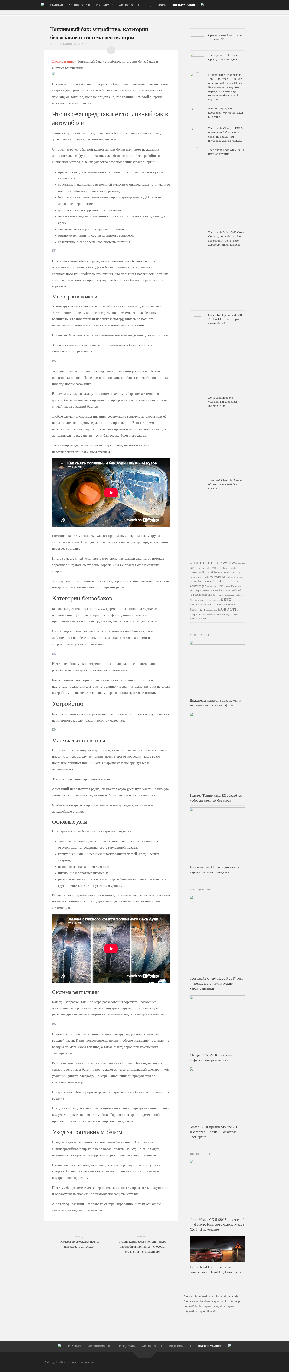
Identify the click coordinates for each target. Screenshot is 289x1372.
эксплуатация (230, 614)
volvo (210, 586)
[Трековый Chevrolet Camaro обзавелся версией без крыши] (197, 517)
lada (192, 576)
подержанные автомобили (202, 614)
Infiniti (226, 572)
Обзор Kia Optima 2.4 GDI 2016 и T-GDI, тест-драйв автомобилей (225, 319)
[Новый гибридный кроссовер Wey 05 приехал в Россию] (197, 114)
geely (219, 568)
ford (214, 567)
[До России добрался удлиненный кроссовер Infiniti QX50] (197, 434)
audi (192, 563)
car (192, 568)
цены (218, 614)
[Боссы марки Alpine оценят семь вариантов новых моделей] (217, 834)
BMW (233, 563)
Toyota (234, 581)
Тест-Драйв (104, 5)
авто (226, 599)
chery (197, 568)
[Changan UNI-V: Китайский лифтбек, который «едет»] (217, 1022)
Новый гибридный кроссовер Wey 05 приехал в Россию (225, 112)
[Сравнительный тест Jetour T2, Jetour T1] (197, 40)
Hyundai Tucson (212, 572)
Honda (232, 567)
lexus (198, 577)
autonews (217, 562)
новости (228, 609)
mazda (205, 577)
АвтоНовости (79, 5)
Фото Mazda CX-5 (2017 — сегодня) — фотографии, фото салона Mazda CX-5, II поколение (217, 1224)
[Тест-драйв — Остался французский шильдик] (197, 60)
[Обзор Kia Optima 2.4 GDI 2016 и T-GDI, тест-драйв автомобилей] (197, 352)
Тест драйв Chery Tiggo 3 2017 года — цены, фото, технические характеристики (216, 983)
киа (202, 609)
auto (201, 562)
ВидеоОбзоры (156, 5)
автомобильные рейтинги (204, 604)
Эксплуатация (183, 5)
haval (225, 568)
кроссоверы (211, 610)
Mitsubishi (228, 576)
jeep (239, 572)
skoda (219, 581)
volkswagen (198, 586)
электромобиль (198, 618)
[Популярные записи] (217, 27)
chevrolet (206, 567)
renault (211, 581)
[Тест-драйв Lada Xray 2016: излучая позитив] (197, 186)
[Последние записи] (199, 27)
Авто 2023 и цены (221, 586)
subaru (226, 581)
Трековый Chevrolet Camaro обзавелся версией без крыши (226, 484)
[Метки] (235, 27)
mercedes (215, 577)
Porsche (202, 581)
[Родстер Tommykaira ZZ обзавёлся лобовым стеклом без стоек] (217, 751)
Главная (56, 5)
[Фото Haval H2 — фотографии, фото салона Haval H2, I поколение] (217, 1249)
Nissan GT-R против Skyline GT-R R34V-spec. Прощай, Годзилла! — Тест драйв (215, 1131)
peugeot (193, 581)
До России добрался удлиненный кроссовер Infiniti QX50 (223, 401)
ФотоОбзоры (129, 5)
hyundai (195, 572)
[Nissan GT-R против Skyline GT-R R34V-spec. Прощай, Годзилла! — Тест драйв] (217, 1094)
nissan (239, 576)
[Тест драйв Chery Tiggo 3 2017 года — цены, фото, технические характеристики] (217, 934)
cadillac (241, 563)
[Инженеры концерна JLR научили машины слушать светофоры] (217, 668)
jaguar (233, 572)
